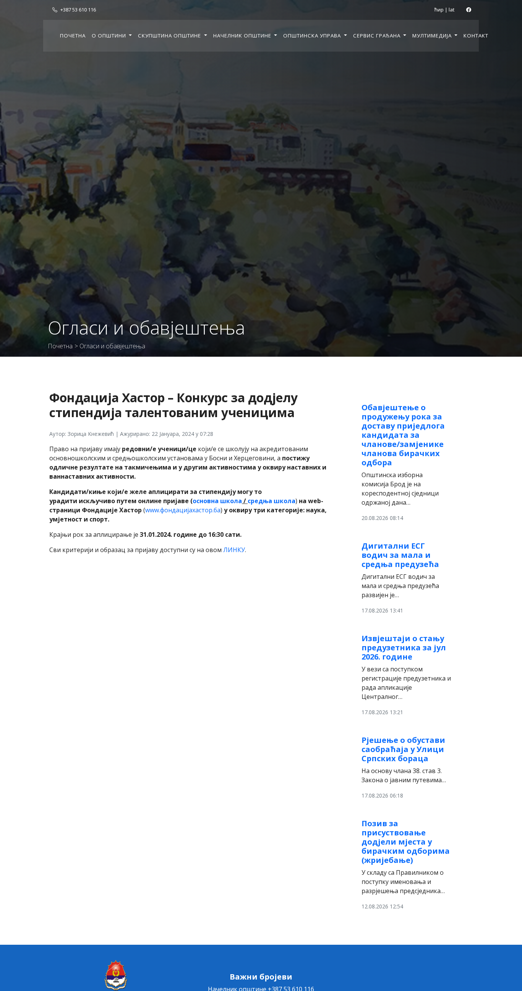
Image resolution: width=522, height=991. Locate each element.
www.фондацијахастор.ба (182, 510)
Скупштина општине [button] (170, 35)
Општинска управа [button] (312, 35)
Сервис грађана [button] (377, 35)
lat (451, 9)
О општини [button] (110, 35)
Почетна (73, 35)
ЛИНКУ (234, 550)
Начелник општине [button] (243, 35)
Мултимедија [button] (432, 35)
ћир (439, 9)
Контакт (476, 35)
